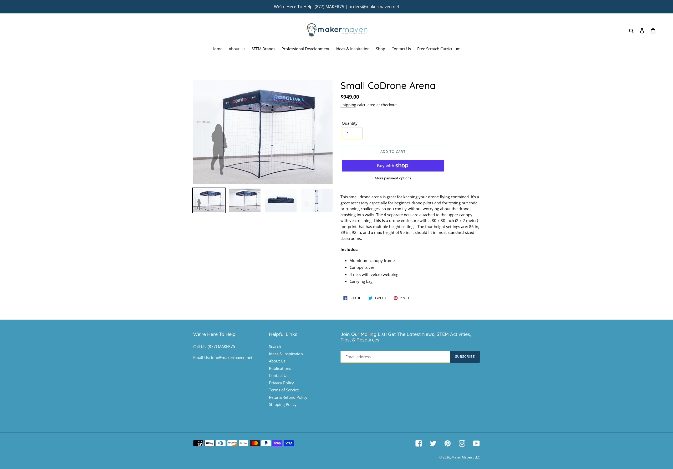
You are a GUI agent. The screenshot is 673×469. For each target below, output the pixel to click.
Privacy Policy (281, 382)
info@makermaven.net (231, 357)
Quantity (350, 123)
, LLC (476, 457)
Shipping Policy (283, 404)
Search (275, 346)
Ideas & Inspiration (286, 353)
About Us (277, 361)
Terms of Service (284, 389)
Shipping (348, 104)
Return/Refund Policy (288, 397)
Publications (280, 368)
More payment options (393, 178)
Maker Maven (462, 457)
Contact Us (278, 375)
